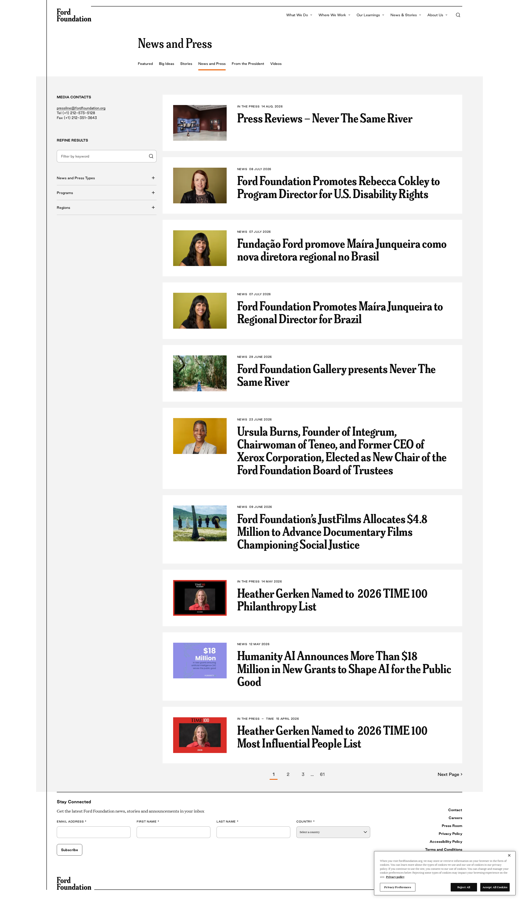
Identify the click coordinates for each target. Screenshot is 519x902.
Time (270, 718)
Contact (455, 810)
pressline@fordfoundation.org (81, 108)
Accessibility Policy (446, 841)
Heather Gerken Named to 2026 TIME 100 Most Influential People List (332, 736)
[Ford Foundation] (74, 15)
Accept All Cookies (495, 887)
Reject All (463, 887)
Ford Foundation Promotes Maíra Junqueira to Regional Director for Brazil (340, 312)
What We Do (297, 15)
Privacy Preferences (397, 887)
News (242, 169)
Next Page (448, 774)
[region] (445, 873)
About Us (435, 15)
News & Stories (403, 15)
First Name (148, 821)
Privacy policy (395, 877)
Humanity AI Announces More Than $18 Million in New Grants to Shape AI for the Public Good (344, 668)
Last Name (227, 821)
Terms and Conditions (443, 849)
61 (322, 774)
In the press (248, 106)
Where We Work (332, 15)
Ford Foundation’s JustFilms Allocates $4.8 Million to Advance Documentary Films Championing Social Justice (332, 531)
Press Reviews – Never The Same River (325, 117)
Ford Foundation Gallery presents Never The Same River (336, 374)
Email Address (72, 821)
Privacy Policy (450, 834)
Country (305, 821)
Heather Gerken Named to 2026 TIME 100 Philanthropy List (332, 599)
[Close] (509, 855)
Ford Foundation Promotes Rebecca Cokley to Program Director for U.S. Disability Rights (338, 187)
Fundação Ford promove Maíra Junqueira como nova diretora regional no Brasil (342, 249)
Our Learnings (368, 15)
